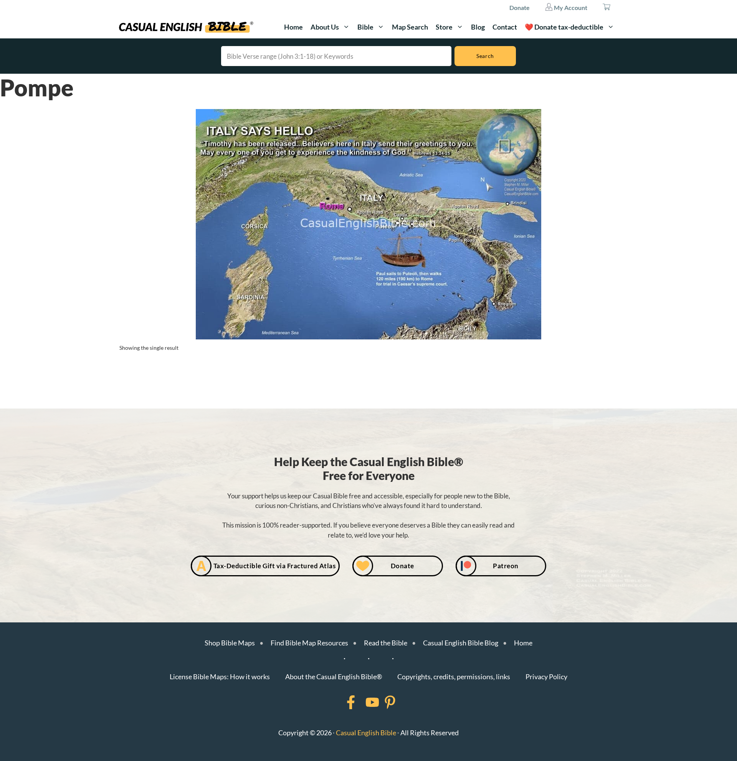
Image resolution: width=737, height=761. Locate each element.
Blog (478, 27)
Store (444, 27)
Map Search (410, 27)
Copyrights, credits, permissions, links (453, 676)
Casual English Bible (366, 732)
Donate (519, 7)
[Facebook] (341, 702)
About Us (325, 27)
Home (293, 27)
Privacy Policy (546, 676)
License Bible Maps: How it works (220, 676)
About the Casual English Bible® (333, 676)
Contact (504, 27)
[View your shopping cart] (606, 7)
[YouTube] (362, 702)
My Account (570, 7)
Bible (365, 27)
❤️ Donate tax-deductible (564, 27)
